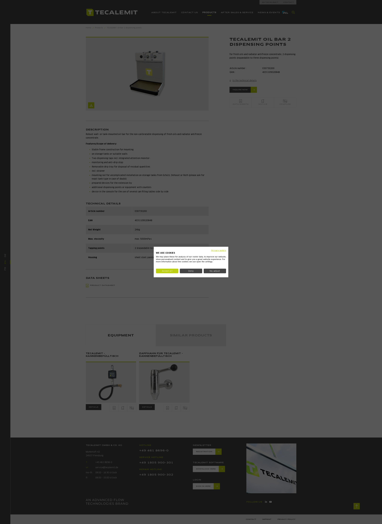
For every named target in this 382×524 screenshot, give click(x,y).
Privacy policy (218, 250)
